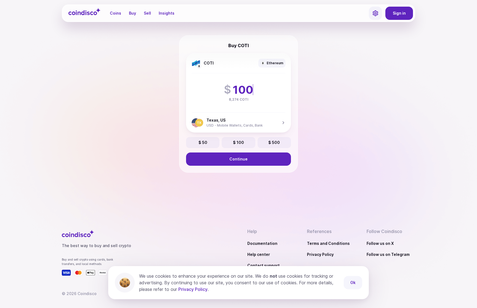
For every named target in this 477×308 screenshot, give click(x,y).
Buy (132, 13)
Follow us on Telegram (388, 254)
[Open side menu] (375, 13)
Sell (147, 13)
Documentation (262, 243)
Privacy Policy (320, 254)
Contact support (263, 265)
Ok (353, 282)
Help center (258, 254)
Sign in (399, 13)
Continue (238, 159)
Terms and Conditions (328, 243)
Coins (115, 13)
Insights (166, 13)
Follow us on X (380, 243)
